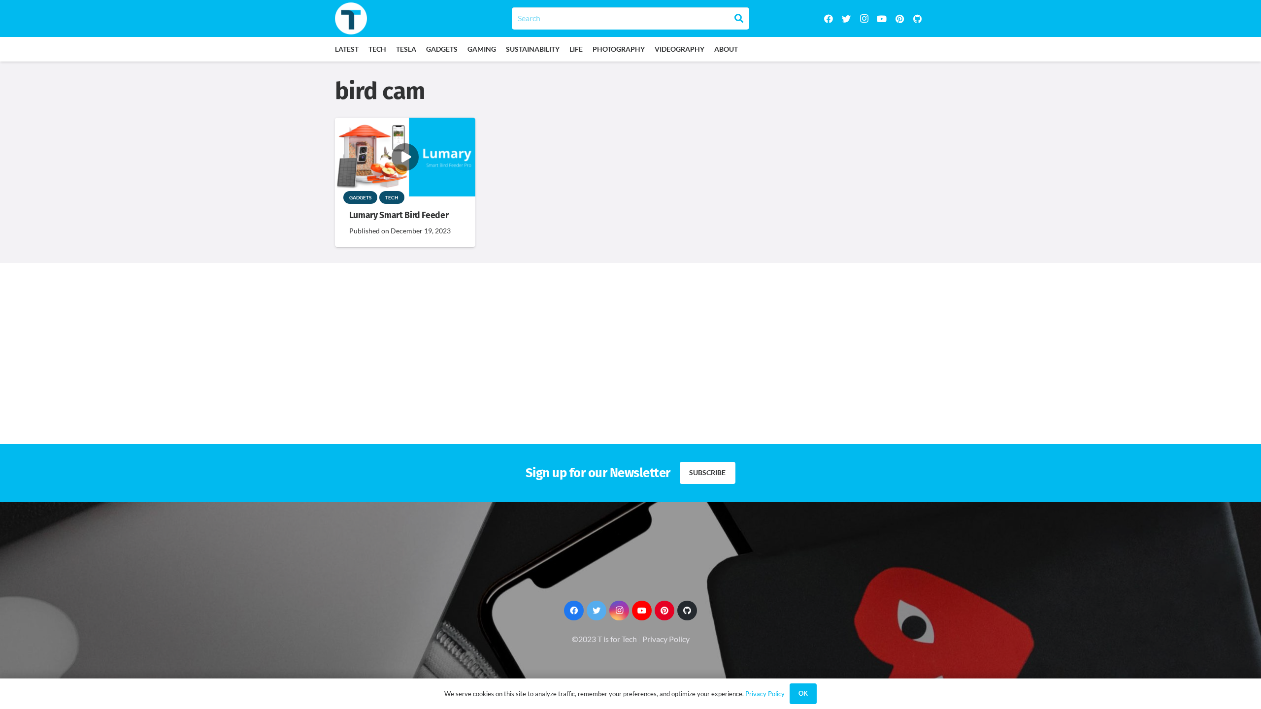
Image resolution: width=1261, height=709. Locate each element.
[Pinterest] (899, 19)
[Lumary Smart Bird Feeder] (405, 124)
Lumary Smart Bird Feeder (399, 215)
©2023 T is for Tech (604, 639)
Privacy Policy (666, 639)
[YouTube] (882, 19)
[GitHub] (917, 19)
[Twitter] (846, 19)
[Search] (738, 18)
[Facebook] (828, 19)
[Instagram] (864, 19)
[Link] (351, 18)
